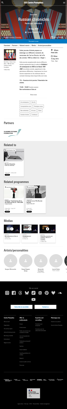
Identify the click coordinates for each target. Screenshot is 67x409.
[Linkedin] (40, 293)
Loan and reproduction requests (25, 336)
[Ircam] (18, 381)
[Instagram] (7, 293)
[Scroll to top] (63, 405)
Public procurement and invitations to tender (25, 331)
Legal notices (20, 403)
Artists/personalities (44, 45)
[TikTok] (33, 293)
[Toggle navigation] (64, 2)
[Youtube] (33, 300)
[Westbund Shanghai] (52, 381)
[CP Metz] (26, 381)
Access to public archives (25, 361)
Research (22, 358)
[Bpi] (9, 381)
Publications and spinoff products (25, 341)
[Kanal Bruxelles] (42, 381)
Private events (23, 327)
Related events (24, 45)
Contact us (45, 307)
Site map (26, 403)
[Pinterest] (46, 293)
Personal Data (36, 403)
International (7, 339)
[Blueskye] (27, 293)
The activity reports (8, 328)
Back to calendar (58, 37)
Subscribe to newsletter (21, 307)
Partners (15, 45)
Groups (21, 324)
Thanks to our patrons (56, 321)
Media (34, 45)
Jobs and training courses (9, 332)
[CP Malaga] (33, 381)
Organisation (7, 325)
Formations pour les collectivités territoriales (40, 329)
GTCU (30, 403)
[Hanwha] (60, 381)
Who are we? (7, 321)
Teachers (21, 346)
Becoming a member (8, 335)
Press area (22, 365)
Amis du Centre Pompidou (56, 325)
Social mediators (23, 349)
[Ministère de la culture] (33, 393)
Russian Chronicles (15, 37)
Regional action (7, 342)
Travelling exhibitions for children (25, 353)
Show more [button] (33, 95)
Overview (7, 45)
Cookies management (45, 403)
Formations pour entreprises (38, 324)
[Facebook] (13, 293)
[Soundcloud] (60, 293)
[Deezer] (53, 293)
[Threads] (20, 293)
